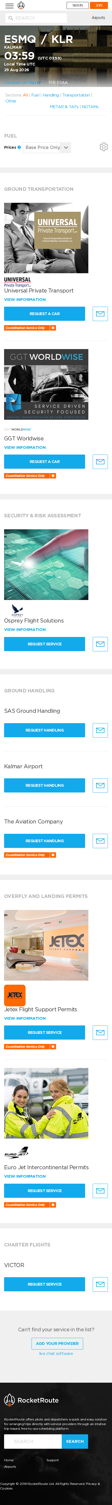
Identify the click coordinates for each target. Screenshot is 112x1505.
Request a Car (45, 314)
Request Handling (45, 730)
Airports (98, 17)
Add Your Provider (57, 1343)
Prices (10, 147)
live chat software (56, 1353)
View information (25, 299)
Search (75, 1441)
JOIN (99, 5)
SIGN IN (77, 5)
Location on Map (20, 82)
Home (8, 1460)
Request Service (45, 644)
